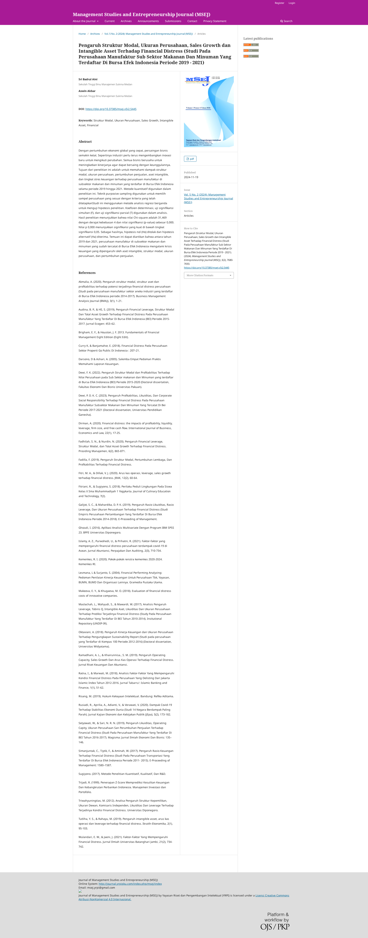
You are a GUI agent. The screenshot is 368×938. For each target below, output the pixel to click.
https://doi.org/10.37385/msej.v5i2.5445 (110, 109)
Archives (126, 21)
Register (279, 3)
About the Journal (84, 21)
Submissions (173, 21)
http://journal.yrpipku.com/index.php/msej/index (130, 884)
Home (82, 33)
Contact (192, 21)
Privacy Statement (214, 21)
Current (110, 21)
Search (287, 21)
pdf (191, 159)
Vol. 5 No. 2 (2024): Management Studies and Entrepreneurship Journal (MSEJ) (148, 33)
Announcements (148, 21)
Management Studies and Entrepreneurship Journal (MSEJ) (141, 14)
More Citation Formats (200, 275)
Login (292, 3)
